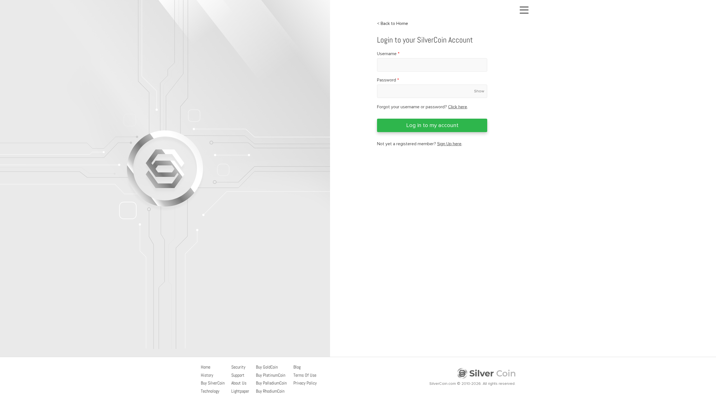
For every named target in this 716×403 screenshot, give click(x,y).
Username (388, 54)
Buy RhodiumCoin (270, 391)
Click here (457, 107)
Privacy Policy (305, 383)
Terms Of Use (304, 375)
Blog (297, 367)
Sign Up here (449, 144)
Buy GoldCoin (267, 367)
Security (238, 367)
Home (205, 367)
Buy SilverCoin (213, 383)
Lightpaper (240, 391)
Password (388, 80)
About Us (238, 383)
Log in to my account (432, 125)
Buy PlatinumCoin (270, 375)
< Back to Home (392, 23)
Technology (210, 391)
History (207, 375)
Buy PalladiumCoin (271, 383)
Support (237, 375)
